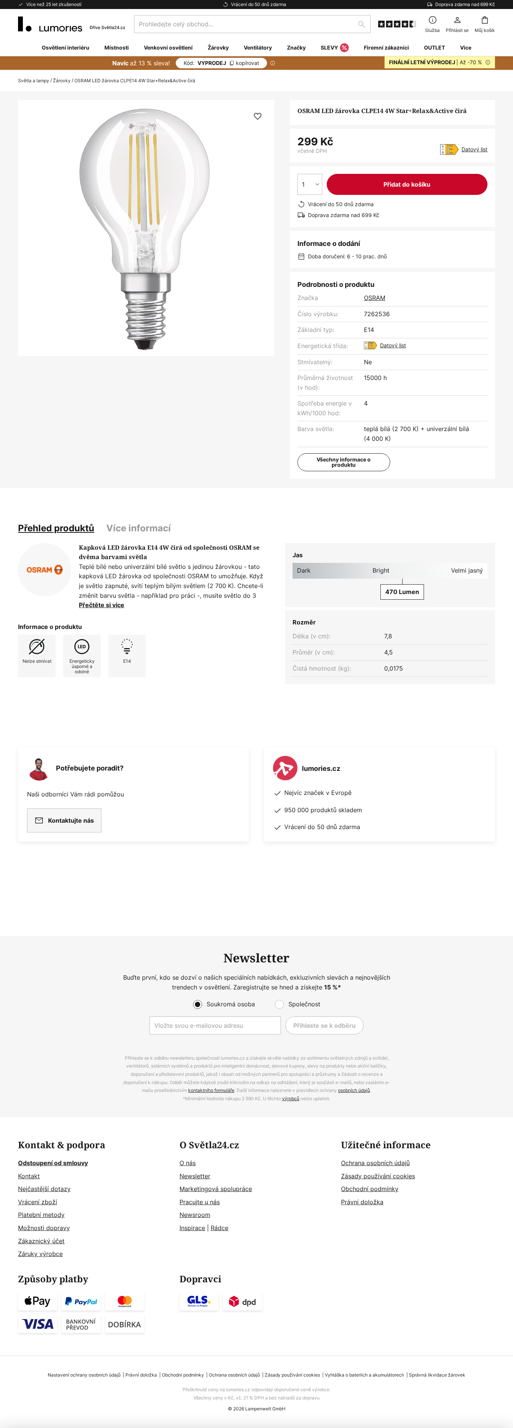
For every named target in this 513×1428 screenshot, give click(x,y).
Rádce (219, 1228)
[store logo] (71, 24)
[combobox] (252, 24)
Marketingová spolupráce (216, 1189)
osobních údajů (354, 1090)
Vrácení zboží (37, 1202)
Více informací (138, 528)
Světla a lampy (33, 80)
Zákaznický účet (41, 1241)
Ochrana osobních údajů (375, 1163)
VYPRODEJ (221, 62)
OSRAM (374, 298)
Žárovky (62, 80)
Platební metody (41, 1215)
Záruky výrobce (40, 1254)
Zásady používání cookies (378, 1176)
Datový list (474, 149)
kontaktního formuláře (211, 1090)
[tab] (56, 528)
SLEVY (329, 47)
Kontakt (29, 1176)
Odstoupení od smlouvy (53, 1163)
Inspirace (192, 1228)
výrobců (290, 1098)
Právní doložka (362, 1202)
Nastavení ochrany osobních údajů (84, 1375)
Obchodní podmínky (369, 1189)
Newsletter (195, 1176)
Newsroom (195, 1215)
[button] (257, 116)
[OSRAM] (44, 569)
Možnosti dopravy (44, 1228)
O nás (188, 1163)
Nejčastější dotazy (44, 1189)
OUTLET (434, 47)
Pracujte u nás (200, 1202)
